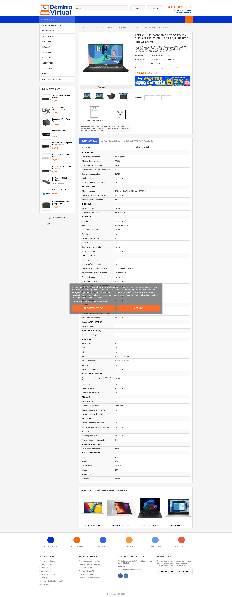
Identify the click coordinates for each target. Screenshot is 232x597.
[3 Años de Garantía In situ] (46, 198)
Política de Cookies (46, 568)
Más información (79, 301)
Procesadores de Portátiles (89, 561)
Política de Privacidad (47, 574)
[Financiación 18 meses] (57, 224)
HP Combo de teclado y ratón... (61, 155)
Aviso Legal (44, 578)
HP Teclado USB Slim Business (60, 179)
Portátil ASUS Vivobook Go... (93, 525)
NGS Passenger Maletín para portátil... (61, 203)
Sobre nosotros (45, 564)
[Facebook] (120, 575)
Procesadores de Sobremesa (90, 564)
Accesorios (47, 58)
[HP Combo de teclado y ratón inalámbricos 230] (46, 162)
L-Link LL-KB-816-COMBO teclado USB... (62, 167)
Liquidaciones (48, 68)
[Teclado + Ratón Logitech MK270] (46, 103)
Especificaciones (110, 141)
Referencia (139, 56)
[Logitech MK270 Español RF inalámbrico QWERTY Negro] (46, 150)
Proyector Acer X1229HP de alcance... (61, 132)
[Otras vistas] (80, 96)
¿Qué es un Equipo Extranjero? (51, 581)
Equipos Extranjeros (86, 574)
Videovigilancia (49, 74)
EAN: (136, 64)
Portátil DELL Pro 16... (178, 525)
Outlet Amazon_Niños (51, 79)
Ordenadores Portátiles (53, 25)
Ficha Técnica (89, 141)
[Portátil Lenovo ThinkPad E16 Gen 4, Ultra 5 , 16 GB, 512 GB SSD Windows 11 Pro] (150, 495)
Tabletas (46, 47)
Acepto (138, 308)
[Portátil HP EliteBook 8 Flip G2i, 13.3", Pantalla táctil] (121, 495)
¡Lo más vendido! (51, 89)
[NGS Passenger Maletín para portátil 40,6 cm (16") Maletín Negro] (46, 209)
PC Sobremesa (48, 31)
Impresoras (47, 52)
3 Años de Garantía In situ (62, 190)
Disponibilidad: (140, 68)
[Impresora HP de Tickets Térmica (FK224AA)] (46, 127)
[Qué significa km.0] (57, 218)
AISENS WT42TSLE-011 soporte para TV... (61, 108)
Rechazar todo (93, 308)
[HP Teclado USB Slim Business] (46, 186)
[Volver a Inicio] (79, 28)
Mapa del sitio (44, 584)
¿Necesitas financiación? (138, 141)
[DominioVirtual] (55, 14)
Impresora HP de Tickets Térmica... (61, 120)
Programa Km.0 (45, 571)
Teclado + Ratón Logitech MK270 (62, 96)
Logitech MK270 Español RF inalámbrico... (62, 144)
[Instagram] (126, 575)
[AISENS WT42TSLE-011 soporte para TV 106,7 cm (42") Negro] (46, 115)
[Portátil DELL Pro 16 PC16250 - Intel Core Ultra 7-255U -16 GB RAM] (178, 495)
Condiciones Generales (48, 561)
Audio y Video (47, 63)
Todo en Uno (47, 36)
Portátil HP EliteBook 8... (121, 525)
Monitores (46, 42)
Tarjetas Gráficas (85, 568)
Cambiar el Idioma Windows (90, 578)
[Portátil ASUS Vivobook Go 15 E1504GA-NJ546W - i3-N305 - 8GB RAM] (93, 495)
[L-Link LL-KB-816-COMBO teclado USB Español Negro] (46, 174)
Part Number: (140, 60)
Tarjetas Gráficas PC (86, 571)
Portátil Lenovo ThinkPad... (150, 525)
